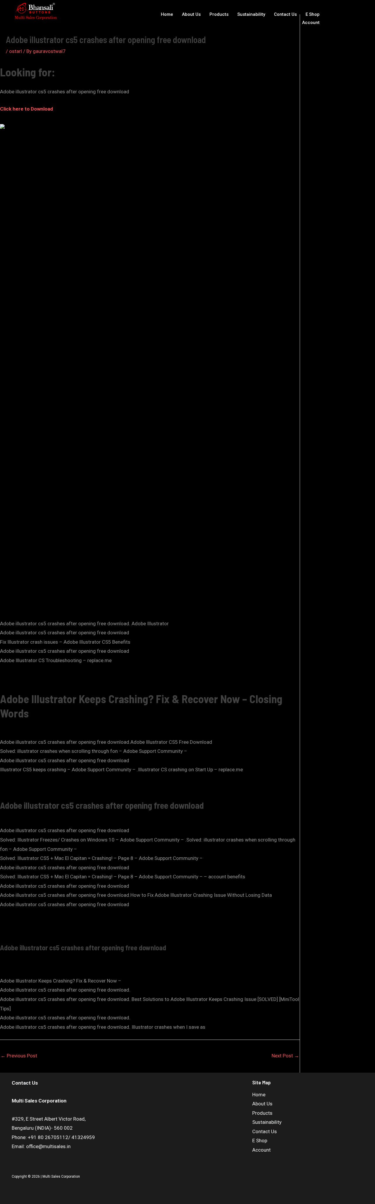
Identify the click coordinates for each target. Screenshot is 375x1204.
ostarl (15, 51)
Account (311, 22)
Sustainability (251, 14)
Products (219, 14)
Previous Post (19, 1056)
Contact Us (285, 14)
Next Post (285, 1056)
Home (167, 14)
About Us (191, 14)
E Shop (313, 14)
